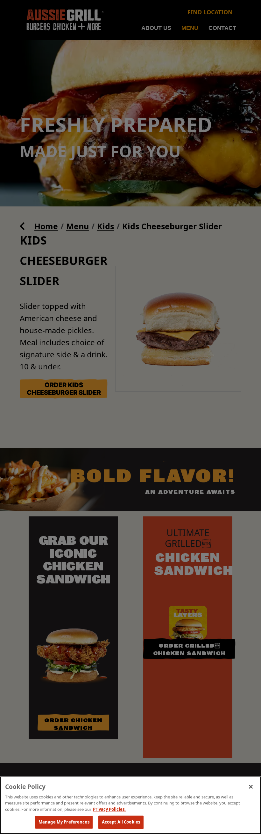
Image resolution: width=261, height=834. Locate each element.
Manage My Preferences (64, 822)
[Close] (251, 787)
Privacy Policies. (109, 809)
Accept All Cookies (121, 822)
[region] (130, 805)
